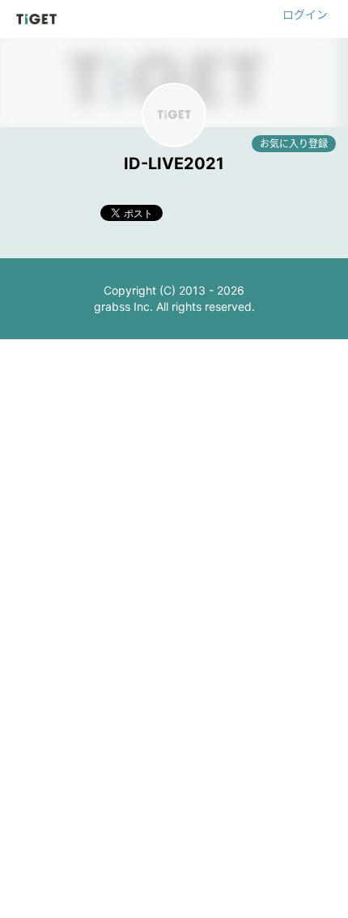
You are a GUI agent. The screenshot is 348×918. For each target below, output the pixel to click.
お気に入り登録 (294, 144)
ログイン (305, 14)
